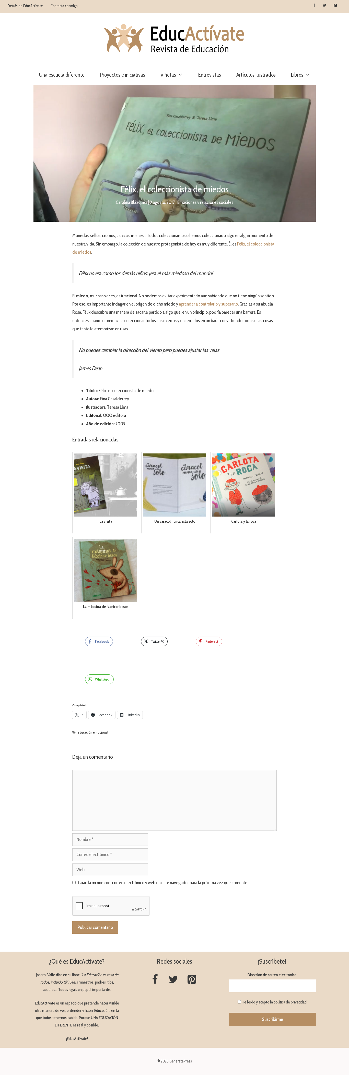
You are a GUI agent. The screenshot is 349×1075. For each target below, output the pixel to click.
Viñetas (168, 75)
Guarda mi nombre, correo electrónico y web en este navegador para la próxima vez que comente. (163, 882)
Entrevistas (209, 75)
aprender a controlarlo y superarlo (208, 304)
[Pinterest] (335, 5)
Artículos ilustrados (256, 75)
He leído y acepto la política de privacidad (274, 1002)
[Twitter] (324, 5)
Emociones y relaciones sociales (205, 202)
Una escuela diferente (62, 75)
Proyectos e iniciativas (122, 75)
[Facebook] (314, 5)
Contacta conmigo (64, 6)
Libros (297, 75)
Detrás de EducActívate (25, 6)
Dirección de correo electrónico (272, 974)
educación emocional (93, 732)
